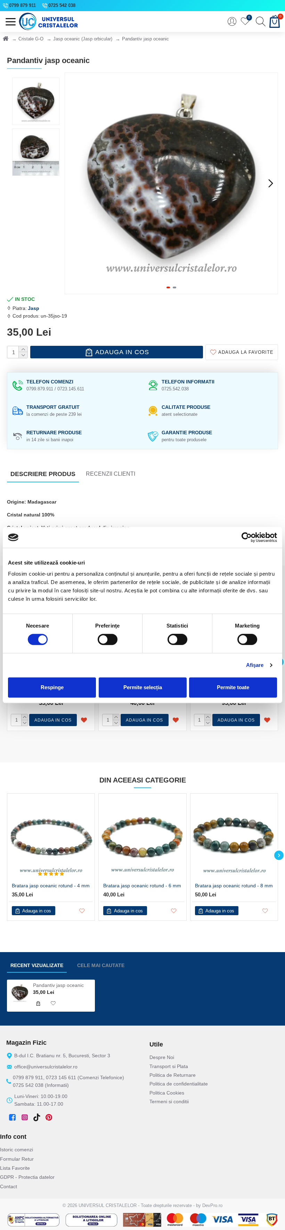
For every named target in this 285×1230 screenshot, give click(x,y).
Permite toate (233, 687)
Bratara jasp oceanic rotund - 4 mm (51, 885)
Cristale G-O (30, 38)
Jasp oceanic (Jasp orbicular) (82, 38)
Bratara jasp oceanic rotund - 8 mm (234, 885)
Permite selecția (142, 687)
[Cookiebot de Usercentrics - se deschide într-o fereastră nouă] (246, 537)
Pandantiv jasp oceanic (58, 985)
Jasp (33, 308)
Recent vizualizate (36, 965)
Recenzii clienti (110, 474)
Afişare (255, 665)
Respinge (52, 687)
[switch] (107, 639)
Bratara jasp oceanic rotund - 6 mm (142, 885)
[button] (72, 183)
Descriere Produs (42, 473)
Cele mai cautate (100, 965)
